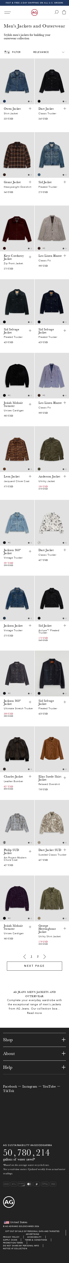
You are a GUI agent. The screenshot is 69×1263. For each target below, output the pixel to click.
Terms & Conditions (36, 1240)
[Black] (39, 101)
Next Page (34, 966)
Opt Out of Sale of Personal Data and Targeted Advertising (32, 1232)
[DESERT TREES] (4, 842)
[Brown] (39, 248)
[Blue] (4, 101)
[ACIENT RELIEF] (39, 842)
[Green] (39, 469)
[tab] (29, 101)
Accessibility (34, 1237)
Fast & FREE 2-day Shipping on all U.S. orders (34, 3)
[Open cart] (64, 12)
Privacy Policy (11, 1237)
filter (16, 52)
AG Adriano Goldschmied (19, 1226)
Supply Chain (10, 1240)
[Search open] (56, 12)
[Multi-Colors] (4, 174)
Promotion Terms (13, 1243)
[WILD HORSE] (39, 542)
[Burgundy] (4, 248)
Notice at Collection (15, 1248)
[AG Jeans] (34, 12)
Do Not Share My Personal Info (21, 1246)
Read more (34, 1013)
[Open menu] (7, 12)
